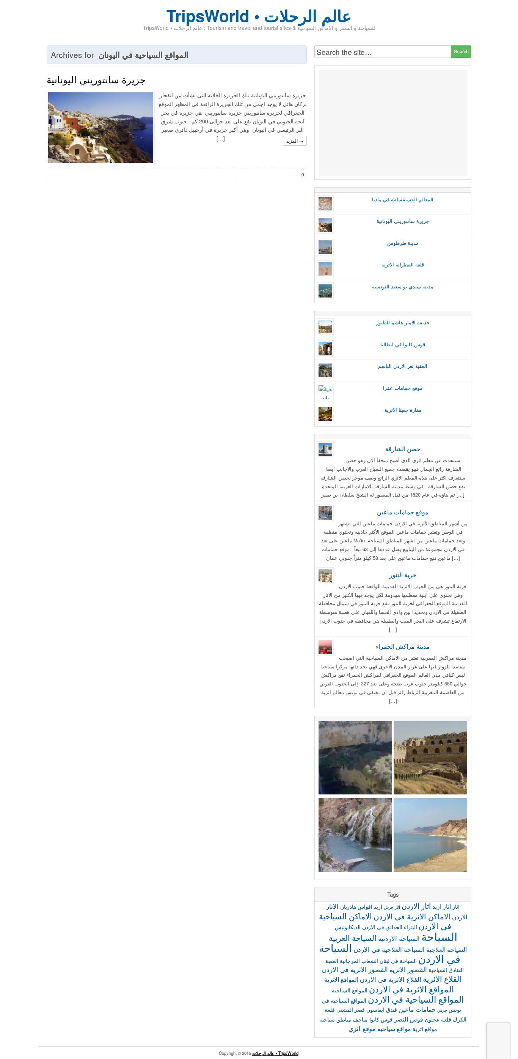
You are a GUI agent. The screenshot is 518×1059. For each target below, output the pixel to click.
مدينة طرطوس (403, 243)
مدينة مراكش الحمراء (403, 646)
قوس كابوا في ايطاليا (402, 344)
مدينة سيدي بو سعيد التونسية (402, 286)
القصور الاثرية (408, 969)
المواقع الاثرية (341, 979)
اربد (378, 906)
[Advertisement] (393, 123)
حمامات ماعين (417, 1009)
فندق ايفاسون (381, 1009)
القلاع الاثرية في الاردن (390, 979)
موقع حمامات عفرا (402, 388)
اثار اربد (441, 906)
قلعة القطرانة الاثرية (402, 264)
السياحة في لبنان (398, 960)
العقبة (331, 960)
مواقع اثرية (425, 1029)
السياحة (439, 936)
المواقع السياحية (349, 990)
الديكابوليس (348, 927)
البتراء (410, 927)
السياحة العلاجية (446, 949)
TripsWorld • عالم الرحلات (259, 15)
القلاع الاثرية (442, 978)
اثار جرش (392, 907)
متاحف (360, 1019)
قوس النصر (408, 1019)
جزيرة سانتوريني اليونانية (96, 79)
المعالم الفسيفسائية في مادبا (402, 199)
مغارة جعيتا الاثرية (403, 409)
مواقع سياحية (394, 1028)
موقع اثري (362, 1028)
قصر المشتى (350, 1009)
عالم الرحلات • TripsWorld (275, 1053)
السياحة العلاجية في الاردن (389, 949)
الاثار (332, 906)
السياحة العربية (353, 937)
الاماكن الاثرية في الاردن (412, 916)
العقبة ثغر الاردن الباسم (402, 366)
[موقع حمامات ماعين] (355, 836)
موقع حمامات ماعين (403, 512)
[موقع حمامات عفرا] (355, 759)
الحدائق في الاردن (382, 927)
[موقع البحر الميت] (430, 836)
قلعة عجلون (438, 1019)
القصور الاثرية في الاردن (355, 969)
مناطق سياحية (335, 1019)
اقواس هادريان (356, 906)
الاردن (459, 917)
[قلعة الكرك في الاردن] (430, 759)
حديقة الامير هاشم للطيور (403, 322)
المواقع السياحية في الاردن (416, 999)
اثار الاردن (416, 906)
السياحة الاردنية (399, 938)
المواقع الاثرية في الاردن (411, 989)
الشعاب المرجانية (359, 960)
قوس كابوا (380, 1019)
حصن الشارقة (403, 448)
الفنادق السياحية (446, 969)
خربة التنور (402, 574)
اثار (456, 906)
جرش (442, 1010)
